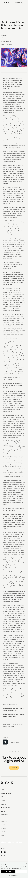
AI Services (4, 790)
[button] (14, 875)
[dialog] (14, 870)
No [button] (21, 871)
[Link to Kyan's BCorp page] (3, 852)
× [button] (26, 863)
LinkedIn (3, 828)
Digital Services (6, 793)
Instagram (4, 821)
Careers (3, 811)
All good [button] (8, 871)
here (4, 96)
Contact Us (4, 814)
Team (3, 800)
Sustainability (5, 807)
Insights (3, 804)
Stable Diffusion (18, 126)
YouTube (3, 825)
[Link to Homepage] (7, 783)
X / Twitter (4, 832)
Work (3, 797)
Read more (19, 868)
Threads (3, 835)
